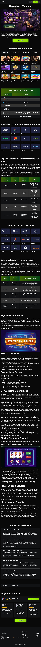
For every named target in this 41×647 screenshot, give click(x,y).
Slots (35, 52)
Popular (4, 52)
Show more (20, 620)
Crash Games (24, 52)
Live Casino (14, 52)
